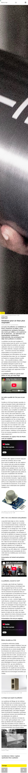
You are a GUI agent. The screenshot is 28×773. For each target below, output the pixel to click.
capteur (17, 756)
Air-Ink (8, 606)
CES (23, 423)
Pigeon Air (11, 415)
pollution (15, 758)
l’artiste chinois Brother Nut (11, 362)
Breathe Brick (8, 710)
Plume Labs (15, 404)
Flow (11, 426)
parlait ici (8, 421)
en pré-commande (15, 551)
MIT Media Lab (16, 597)
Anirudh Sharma (10, 586)
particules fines (6, 758)
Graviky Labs (7, 584)
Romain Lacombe (18, 402)
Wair (12, 521)
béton (12, 756)
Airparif (20, 411)
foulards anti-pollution (9, 532)
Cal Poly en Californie (14, 708)
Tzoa (22, 458)
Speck (12, 458)
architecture (5, 756)
